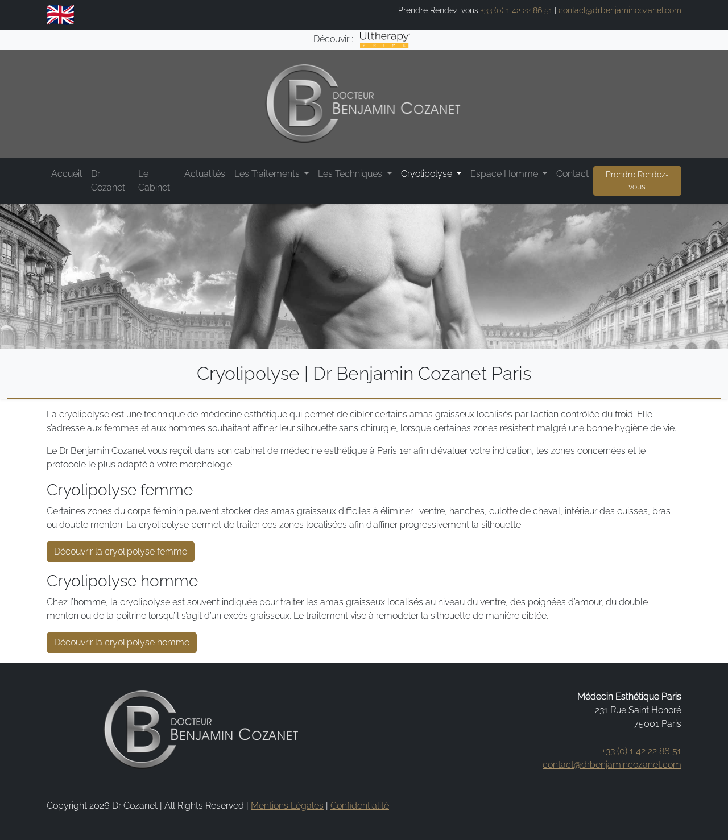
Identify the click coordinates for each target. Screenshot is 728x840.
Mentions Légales (287, 805)
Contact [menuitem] (572, 173)
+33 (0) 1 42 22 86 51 (516, 10)
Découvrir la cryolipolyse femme (120, 551)
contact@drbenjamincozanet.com (620, 10)
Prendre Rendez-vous (637, 180)
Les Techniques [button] (351, 173)
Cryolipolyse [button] (427, 173)
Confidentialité (359, 805)
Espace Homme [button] (505, 173)
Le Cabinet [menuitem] (154, 180)
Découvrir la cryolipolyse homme (121, 642)
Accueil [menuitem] (66, 173)
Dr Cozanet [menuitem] (108, 180)
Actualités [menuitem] (204, 173)
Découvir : (334, 39)
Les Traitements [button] (268, 173)
